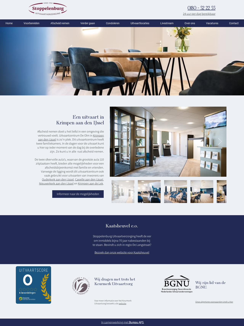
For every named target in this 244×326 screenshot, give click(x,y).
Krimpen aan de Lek (90, 183)
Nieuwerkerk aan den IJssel (56, 183)
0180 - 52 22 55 (201, 8)
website (122, 303)
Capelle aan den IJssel (89, 179)
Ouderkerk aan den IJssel (58, 179)
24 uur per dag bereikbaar (199, 14)
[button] (31, 23)
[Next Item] (220, 141)
